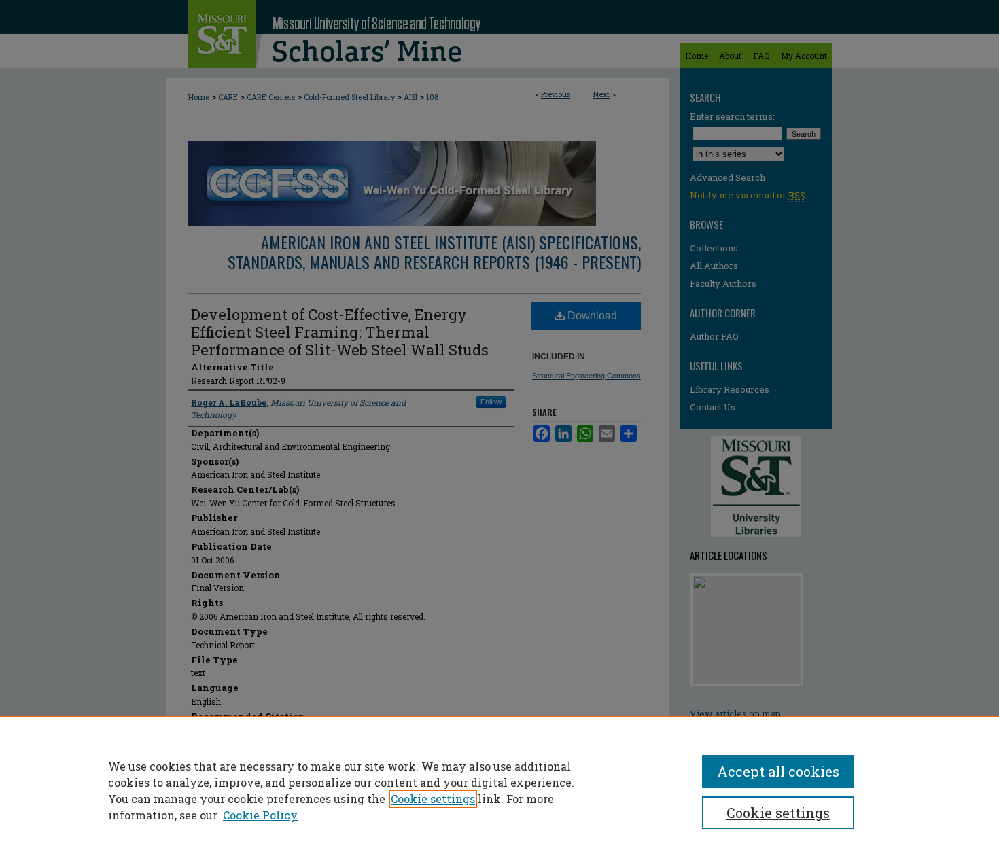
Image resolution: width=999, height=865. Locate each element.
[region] (499, 790)
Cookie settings (433, 799)
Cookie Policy (260, 815)
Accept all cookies (778, 771)
